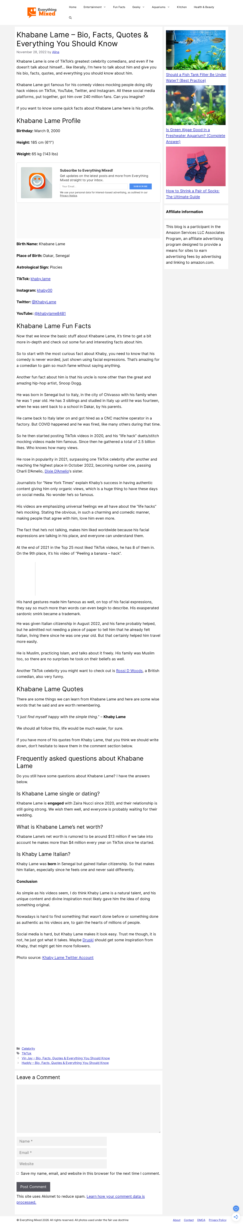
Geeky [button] (136, 7)
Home (72, 7)
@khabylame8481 (50, 313)
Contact (189, 1220)
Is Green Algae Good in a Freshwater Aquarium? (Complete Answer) (195, 136)
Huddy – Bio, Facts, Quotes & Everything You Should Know (65, 1063)
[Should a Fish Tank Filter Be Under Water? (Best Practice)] (196, 51)
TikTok (26, 1053)
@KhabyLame (44, 302)
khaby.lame (41, 279)
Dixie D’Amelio (57, 471)
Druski (88, 940)
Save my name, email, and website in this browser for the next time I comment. (90, 1173)
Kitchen (182, 7)
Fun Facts (119, 7)
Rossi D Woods (129, 670)
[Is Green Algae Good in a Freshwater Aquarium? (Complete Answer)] (196, 106)
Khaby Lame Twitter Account (68, 957)
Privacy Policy (217, 1220)
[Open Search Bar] (70, 17)
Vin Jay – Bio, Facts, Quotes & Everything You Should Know (66, 1058)
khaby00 (44, 290)
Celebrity (28, 1048)
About (176, 1220)
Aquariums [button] (158, 7)
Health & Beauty (204, 7)
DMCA (201, 1220)
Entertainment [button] (93, 7)
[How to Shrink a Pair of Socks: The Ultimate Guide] (196, 167)
